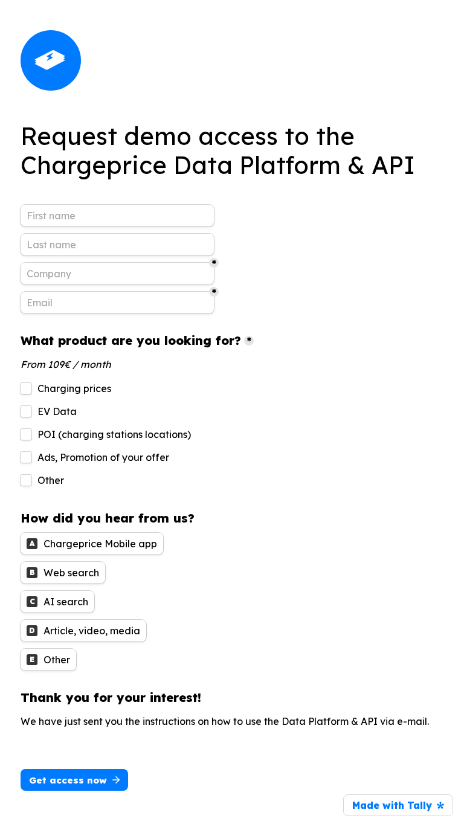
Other (50, 480)
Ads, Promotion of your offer (103, 457)
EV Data (57, 411)
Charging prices (74, 388)
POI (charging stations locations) (114, 434)
